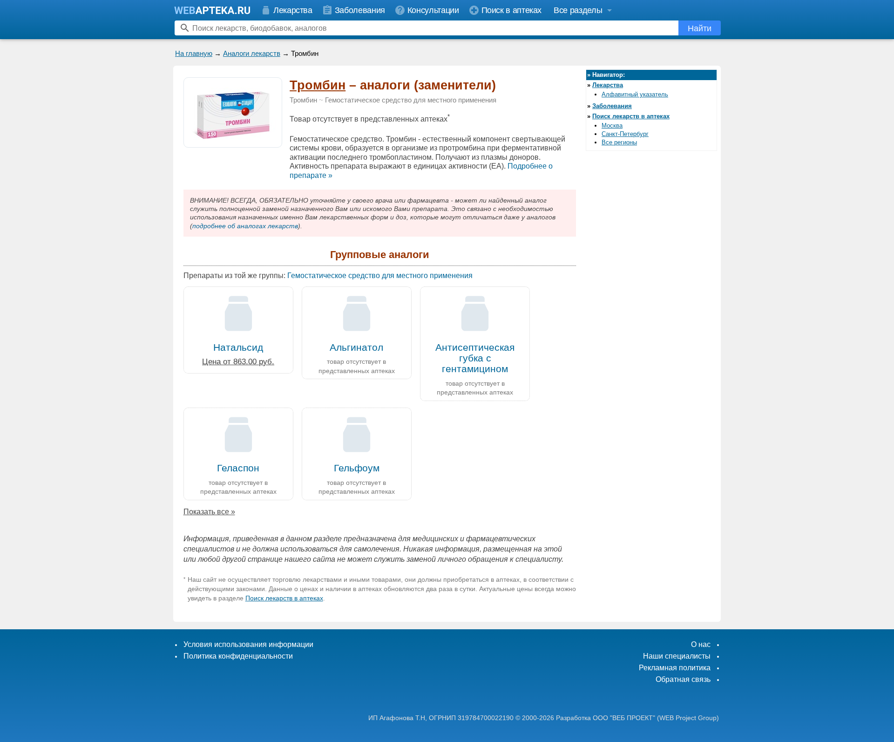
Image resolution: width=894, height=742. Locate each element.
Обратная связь (683, 679)
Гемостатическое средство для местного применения (410, 100)
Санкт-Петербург (625, 133)
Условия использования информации (248, 644)
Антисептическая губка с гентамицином (475, 358)
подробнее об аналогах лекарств (245, 226)
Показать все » (209, 512)
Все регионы (619, 142)
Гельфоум (356, 468)
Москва (612, 125)
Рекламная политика (675, 668)
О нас (701, 644)
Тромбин (317, 85)
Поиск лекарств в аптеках (284, 598)
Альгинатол (356, 347)
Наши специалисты (677, 656)
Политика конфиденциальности (238, 656)
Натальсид (238, 347)
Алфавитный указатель (635, 94)
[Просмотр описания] (232, 142)
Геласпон (238, 468)
